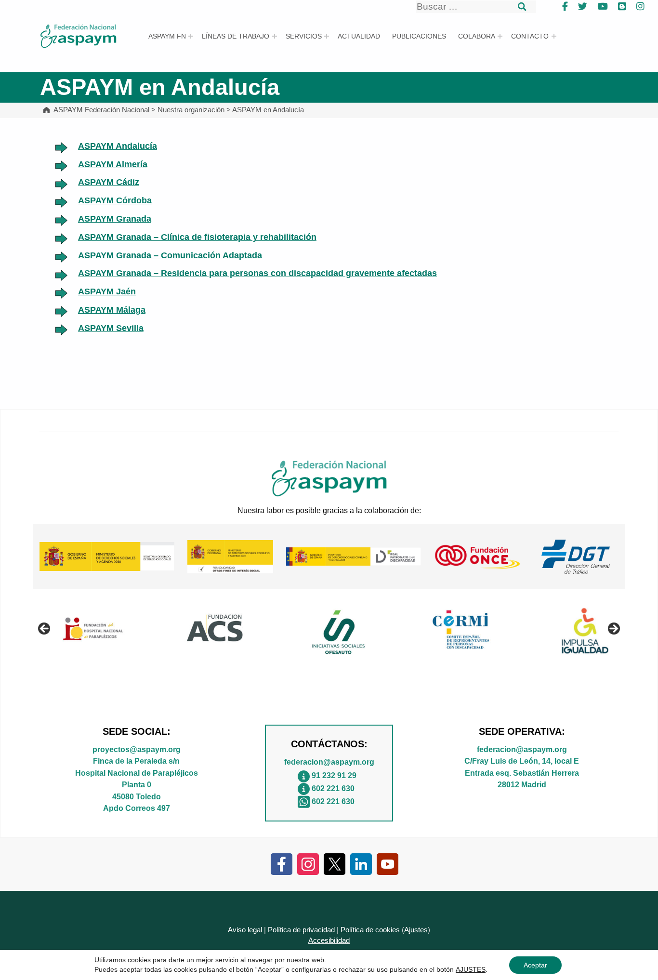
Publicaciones (419, 36)
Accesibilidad (329, 940)
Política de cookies (370, 930)
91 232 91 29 (334, 775)
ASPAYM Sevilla (111, 328)
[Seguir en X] (334, 863)
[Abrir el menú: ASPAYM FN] (190, 36)
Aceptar (535, 965)
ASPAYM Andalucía (117, 146)
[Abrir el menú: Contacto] (554, 36)
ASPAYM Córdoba (115, 200)
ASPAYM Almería (112, 164)
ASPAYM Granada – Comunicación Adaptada (170, 255)
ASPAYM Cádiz (108, 182)
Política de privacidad (301, 930)
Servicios (304, 36)
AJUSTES (471, 969)
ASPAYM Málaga (111, 310)
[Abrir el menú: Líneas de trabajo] (274, 36)
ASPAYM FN (167, 36)
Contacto (530, 36)
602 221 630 (333, 788)
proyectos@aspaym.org (136, 749)
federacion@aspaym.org (329, 761)
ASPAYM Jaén (107, 291)
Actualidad (359, 36)
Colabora (476, 36)
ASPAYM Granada (114, 219)
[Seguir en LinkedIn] (361, 863)
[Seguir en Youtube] (387, 863)
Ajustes (416, 930)
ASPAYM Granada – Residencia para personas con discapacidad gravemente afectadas (257, 273)
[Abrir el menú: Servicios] (326, 36)
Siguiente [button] (613, 629)
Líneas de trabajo (235, 36)
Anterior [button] (45, 629)
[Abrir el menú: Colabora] (500, 36)
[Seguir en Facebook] (281, 863)
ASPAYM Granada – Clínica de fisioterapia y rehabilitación (197, 237)
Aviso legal (245, 930)
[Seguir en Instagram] (308, 863)
